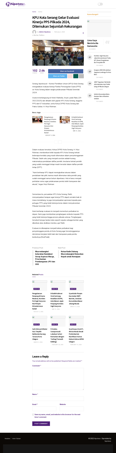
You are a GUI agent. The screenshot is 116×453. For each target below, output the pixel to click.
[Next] (60, 142)
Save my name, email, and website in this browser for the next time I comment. (57, 416)
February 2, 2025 (59, 32)
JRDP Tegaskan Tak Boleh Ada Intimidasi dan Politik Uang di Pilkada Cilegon (102, 84)
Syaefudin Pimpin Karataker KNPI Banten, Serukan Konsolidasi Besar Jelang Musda (75, 298)
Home (34, 12)
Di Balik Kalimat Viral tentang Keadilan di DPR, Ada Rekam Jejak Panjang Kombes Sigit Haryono (77, 122)
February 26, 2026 (57, 344)
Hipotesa (97, 438)
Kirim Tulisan (16, 438)
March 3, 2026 (37, 342)
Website (63, 404)
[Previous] (56, 142)
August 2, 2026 (50, 135)
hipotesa (108, 441)
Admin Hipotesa (45, 32)
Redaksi (7, 438)
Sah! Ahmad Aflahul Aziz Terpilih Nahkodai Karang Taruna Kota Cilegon (39, 334)
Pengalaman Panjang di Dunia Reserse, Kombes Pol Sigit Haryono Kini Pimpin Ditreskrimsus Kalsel (50, 125)
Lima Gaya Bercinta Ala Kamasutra (92, 43)
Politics (41, 35)
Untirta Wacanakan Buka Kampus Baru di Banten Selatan (101, 96)
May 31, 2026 (77, 131)
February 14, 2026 (76, 344)
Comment (36, 366)
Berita (40, 12)
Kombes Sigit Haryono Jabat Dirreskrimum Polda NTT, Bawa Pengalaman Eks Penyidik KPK (102, 59)
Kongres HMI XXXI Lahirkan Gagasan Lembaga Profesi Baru (102, 72)
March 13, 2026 (75, 306)
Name (35, 394)
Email (35, 404)
